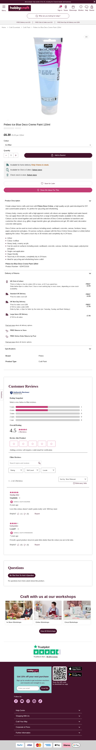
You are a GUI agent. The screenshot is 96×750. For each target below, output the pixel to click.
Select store (37, 170)
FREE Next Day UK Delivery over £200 (68, 22)
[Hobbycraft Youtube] (22, 701)
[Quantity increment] (15, 155)
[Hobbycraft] (19, 8)
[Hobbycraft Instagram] (28, 701)
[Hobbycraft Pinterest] (34, 701)
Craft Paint (26, 27)
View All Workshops (48, 631)
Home (4, 27)
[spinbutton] (11, 155)
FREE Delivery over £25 (23, 22)
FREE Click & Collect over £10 (43, 22)
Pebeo (41, 356)
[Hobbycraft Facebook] (16, 701)
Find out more (10, 325)
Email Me (44, 688)
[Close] (94, 2)
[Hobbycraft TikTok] (40, 701)
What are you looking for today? (49, 16)
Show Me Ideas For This (49, 190)
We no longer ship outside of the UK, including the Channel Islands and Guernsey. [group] (48, 1)
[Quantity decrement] (6, 155)
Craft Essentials (14, 27)
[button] (48, 76)
